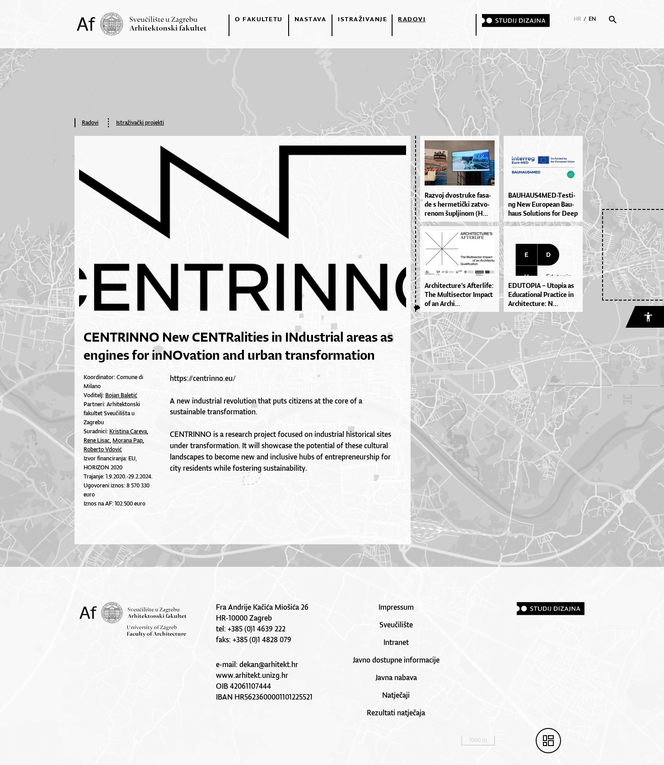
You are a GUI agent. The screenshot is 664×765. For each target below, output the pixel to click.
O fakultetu (259, 19)
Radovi (412, 19)
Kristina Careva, (128, 431)
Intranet (396, 642)
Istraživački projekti (140, 122)
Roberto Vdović (103, 449)
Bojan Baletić (121, 395)
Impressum (396, 607)
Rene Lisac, (97, 440)
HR (577, 19)
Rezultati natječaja (396, 713)
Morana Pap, (128, 440)
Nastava (311, 19)
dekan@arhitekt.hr (268, 664)
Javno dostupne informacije (396, 660)
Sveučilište (396, 625)
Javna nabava (396, 677)
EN (592, 19)
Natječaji (396, 695)
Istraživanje (362, 19)
